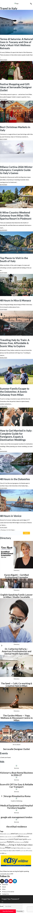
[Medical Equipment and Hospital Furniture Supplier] (16, 798)
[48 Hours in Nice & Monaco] (16, 295)
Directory (16, 570)
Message (2, 848)
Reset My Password (8, 911)
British (29, 834)
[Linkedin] (15, 881)
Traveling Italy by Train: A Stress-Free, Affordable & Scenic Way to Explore (14, 343)
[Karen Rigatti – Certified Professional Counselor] (16, 568)
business (2, 836)
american (14, 833)
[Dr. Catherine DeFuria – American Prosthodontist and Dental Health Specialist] (16, 642)
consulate (14, 836)
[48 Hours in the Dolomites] (16, 474)
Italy (2, 844)
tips (10, 850)
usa (3, 853)
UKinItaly (30, 850)
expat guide (23, 839)
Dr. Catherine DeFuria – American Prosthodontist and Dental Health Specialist (16, 651)
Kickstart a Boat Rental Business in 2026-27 (16, 773)
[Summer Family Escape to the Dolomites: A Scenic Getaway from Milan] (16, 383)
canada (5, 836)
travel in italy (23, 850)
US (0, 853)
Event (6, 839)
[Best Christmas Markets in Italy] (16, 122)
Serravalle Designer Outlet (16, 749)
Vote (5, 853)
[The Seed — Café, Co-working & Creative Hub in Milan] (16, 676)
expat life (29, 839)
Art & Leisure (16, 744)
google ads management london (16, 817)
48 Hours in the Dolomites (15, 479)
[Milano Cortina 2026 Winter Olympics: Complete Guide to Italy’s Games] (16, 162)
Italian (26, 842)
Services (16, 768)
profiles (22, 848)
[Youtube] (10, 881)
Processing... (20, 911)
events (11, 839)
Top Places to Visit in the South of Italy (14, 259)
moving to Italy (15, 848)
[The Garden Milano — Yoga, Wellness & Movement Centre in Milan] (16, 708)
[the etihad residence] (16, 819)
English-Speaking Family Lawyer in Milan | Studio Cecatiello (17, 595)
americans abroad (22, 833)
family (5, 842)
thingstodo (6, 850)
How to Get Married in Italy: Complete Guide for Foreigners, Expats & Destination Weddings (16, 435)
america (8, 833)
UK (27, 850)
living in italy (15, 844)
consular (10, 836)
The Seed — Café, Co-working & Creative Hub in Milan (16, 684)
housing (22, 842)
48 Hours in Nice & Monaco (15, 300)
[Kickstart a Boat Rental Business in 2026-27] (16, 766)
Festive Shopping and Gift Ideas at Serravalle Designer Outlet (16, 87)
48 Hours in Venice (10, 515)
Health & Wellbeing (16, 801)
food (15, 842)
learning (7, 845)
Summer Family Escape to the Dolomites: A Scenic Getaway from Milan (14, 391)
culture (20, 836)
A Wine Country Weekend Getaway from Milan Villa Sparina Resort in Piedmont (15, 215)
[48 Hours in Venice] (16, 511)
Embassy (2, 839)
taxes (1, 850)
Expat (16, 839)
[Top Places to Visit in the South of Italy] (16, 253)
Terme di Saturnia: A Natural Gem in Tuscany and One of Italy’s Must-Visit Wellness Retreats (16, 43)
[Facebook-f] (6, 881)
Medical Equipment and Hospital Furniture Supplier (16, 806)
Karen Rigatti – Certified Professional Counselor (16, 576)
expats (1, 842)
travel (18, 850)
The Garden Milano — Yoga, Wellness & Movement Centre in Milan (17, 718)
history (18, 842)
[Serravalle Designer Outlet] (16, 742)
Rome (25, 848)
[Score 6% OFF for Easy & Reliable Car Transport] (16, 777)
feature (10, 842)
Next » (13, 530)
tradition (13, 850)
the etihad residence (16, 826)
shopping (28, 848)
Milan (8, 847)
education (26, 836)
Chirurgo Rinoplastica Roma (16, 796)
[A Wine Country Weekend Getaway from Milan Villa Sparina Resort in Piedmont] (16, 207)
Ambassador (3, 833)
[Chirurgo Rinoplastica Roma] (16, 789)
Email (1, 906)
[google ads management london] (16, 810)
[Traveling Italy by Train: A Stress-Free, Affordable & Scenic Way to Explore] (16, 335)
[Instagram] (2, 881)
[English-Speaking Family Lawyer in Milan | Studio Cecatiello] (16, 588)
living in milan (26, 845)
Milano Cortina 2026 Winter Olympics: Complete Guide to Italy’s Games (16, 170)
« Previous (3, 530)
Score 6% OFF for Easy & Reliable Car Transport (16, 785)
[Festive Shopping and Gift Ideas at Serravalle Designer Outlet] (16, 79)
